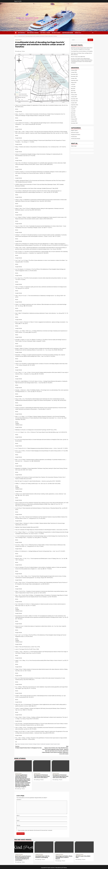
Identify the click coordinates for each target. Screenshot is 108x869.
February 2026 (74, 70)
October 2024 (74, 102)
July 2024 (73, 108)
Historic (38, 744)
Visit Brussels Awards (33, 32)
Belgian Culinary (56, 32)
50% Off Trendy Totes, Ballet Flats (78, 56)
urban (58, 744)
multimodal (43, 744)
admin (24, 51)
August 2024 (73, 106)
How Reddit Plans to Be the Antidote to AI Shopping (81, 51)
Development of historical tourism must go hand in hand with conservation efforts (42, 776)
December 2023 (74, 123)
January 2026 (74, 72)
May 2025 (73, 88)
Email (18, 820)
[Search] (93, 33)
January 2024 (74, 121)
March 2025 (73, 92)
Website (18, 825)
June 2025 (73, 86)
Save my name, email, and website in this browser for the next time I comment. (35, 830)
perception (48, 744)
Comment (18, 799)
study (52, 744)
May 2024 (73, 112)
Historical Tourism (45, 32)
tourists (55, 744)
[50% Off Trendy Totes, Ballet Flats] (84, 847)
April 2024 (73, 115)
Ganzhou (30, 744)
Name (18, 815)
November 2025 (74, 76)
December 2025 (74, 74)
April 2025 (73, 90)
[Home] (15, 33)
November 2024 (74, 100)
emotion (26, 744)
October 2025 (74, 78)
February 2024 (74, 119)
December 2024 (74, 98)
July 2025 (73, 84)
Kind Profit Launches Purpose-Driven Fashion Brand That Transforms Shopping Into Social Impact (23, 858)
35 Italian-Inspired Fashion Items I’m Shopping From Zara (28, 747)
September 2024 (74, 104)
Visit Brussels (21, 32)
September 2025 (74, 80)
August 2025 (73, 82)
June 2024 (73, 110)
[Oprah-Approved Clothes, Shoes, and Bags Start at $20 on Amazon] (64, 847)
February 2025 (74, 94)
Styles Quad (73, 146)
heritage (34, 744)
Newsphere (58, 867)
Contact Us (78, 32)
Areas (19, 744)
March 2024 (73, 117)
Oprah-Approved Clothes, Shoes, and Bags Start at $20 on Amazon (64, 857)
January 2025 (74, 96)
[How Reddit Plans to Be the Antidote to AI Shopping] (43, 847)
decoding (22, 744)
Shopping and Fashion (67, 32)
